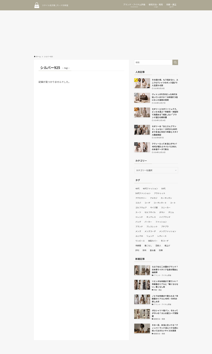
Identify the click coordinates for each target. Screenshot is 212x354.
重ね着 (152, 250)
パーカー (148, 221)
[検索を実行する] (175, 62)
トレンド (139, 217)
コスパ (138, 202)
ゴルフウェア (141, 207)
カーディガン (166, 198)
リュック (150, 236)
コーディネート (160, 202)
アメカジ (153, 198)
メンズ (138, 231)
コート (173, 202)
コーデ (147, 202)
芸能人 (158, 245)
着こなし (148, 245)
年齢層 (138, 245)
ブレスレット (152, 226)
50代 (163, 188)
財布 (144, 250)
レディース (161, 236)
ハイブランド (164, 217)
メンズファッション (167, 231)
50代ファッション (143, 193)
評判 (137, 250)
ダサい (162, 212)
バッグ (138, 221)
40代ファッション (150, 188)
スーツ (138, 212)
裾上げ (167, 245)
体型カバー (152, 240)
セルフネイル (150, 212)
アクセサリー (141, 198)
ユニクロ (139, 236)
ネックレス (151, 217)
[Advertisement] (106, 32)
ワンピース (140, 240)
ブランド (139, 226)
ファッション (161, 221)
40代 (137, 188)
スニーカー (165, 207)
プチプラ (165, 226)
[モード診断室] (37, 5)
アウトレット (159, 193)
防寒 (161, 250)
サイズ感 (154, 207)
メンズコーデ (150, 231)
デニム (171, 212)
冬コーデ (164, 240)
